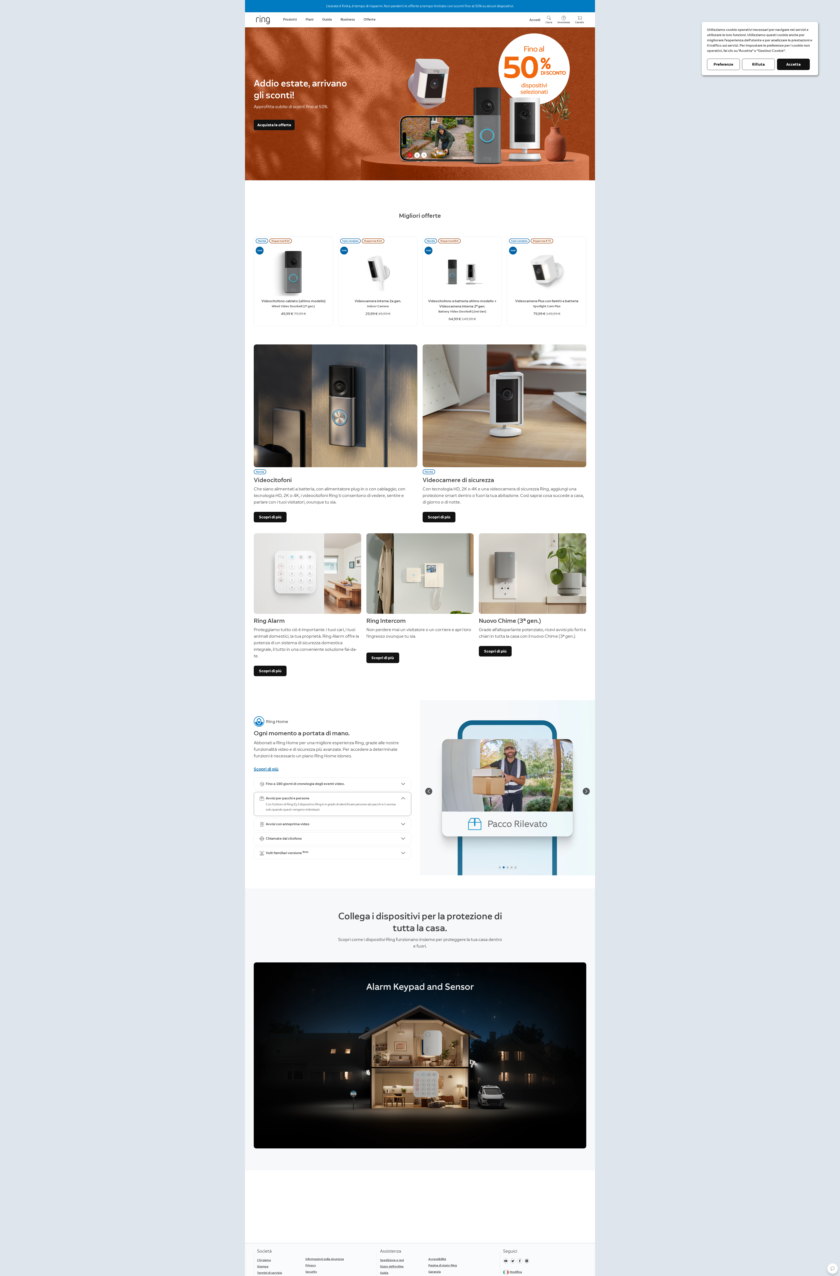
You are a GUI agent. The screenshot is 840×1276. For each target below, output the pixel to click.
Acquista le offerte (274, 125)
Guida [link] (327, 19)
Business (348, 19)
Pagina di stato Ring (442, 1265)
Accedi (534, 20)
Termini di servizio (269, 1273)
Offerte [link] (370, 19)
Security (311, 1272)
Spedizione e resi (392, 1260)
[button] (832, 1268)
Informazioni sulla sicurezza (324, 1259)
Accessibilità (437, 1259)
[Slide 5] (515, 867)
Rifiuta (758, 64)
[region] (420, 1055)
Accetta (793, 64)
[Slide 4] (512, 867)
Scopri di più (270, 517)
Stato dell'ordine (392, 1266)
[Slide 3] (508, 867)
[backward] (428, 791)
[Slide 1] (500, 867)
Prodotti (290, 19)
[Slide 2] (504, 867)
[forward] (586, 791)
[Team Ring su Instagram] (527, 1260)
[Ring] (263, 20)
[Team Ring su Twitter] (513, 1260)
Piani (309, 19)
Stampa (262, 1266)
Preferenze (723, 64)
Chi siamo (264, 1260)
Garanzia (434, 1272)
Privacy (310, 1265)
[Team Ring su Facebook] (520, 1260)
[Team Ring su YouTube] (506, 1260)
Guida (384, 1273)
